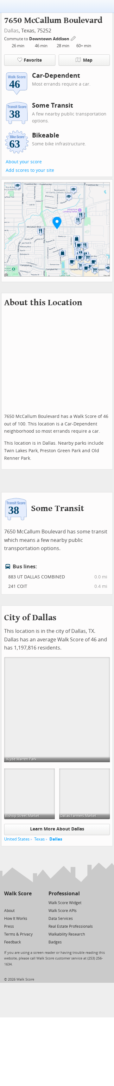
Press (9, 926)
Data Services (60, 918)
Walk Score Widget (64, 903)
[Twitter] (7, 902)
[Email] (27, 902)
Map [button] (87, 60)
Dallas (11, 31)
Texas (39, 839)
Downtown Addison (49, 39)
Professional (64, 894)
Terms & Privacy (18, 934)
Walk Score (18, 894)
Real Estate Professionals (70, 926)
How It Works (15, 918)
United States (16, 839)
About (9, 911)
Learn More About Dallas (57, 829)
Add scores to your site (30, 170)
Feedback (12, 942)
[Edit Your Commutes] (73, 38)
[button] (57, 222)
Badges (55, 942)
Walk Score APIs (62, 911)
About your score (24, 162)
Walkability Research (66, 934)
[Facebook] (17, 902)
